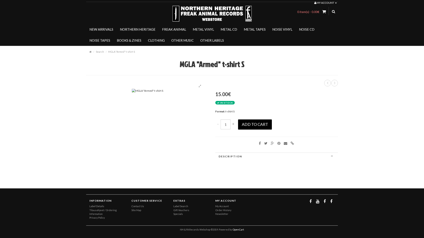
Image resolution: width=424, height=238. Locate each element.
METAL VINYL (203, 29)
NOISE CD (306, 29)
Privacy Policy (97, 217)
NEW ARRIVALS (101, 29)
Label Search (180, 206)
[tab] (276, 156)
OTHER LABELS (212, 40)
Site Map (136, 210)
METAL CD (229, 29)
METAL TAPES (255, 29)
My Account (222, 206)
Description (230, 156)
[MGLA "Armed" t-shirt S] (199, 86)
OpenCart (238, 229)
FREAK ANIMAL (174, 29)
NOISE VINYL (282, 29)
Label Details (96, 206)
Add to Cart (255, 124)
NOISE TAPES (99, 40)
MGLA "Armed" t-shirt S (121, 51)
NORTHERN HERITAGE (137, 29)
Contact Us (137, 206)
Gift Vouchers (181, 210)
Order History (223, 210)
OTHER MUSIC (182, 40)
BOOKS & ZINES (129, 40)
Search (100, 51)
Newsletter (221, 213)
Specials (178, 213)
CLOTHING (156, 40)
